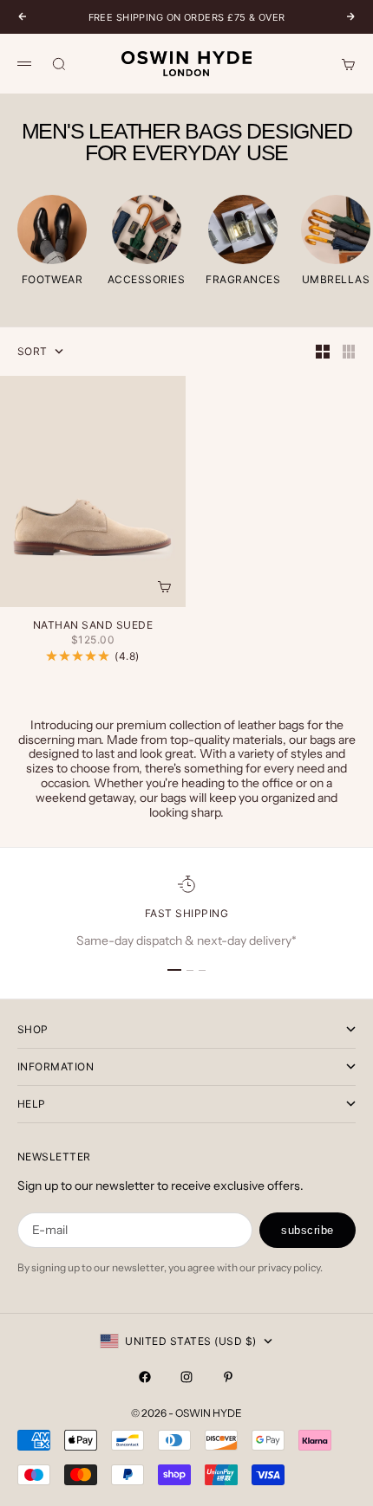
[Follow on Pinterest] (228, 1377)
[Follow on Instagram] (186, 1377)
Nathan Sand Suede (93, 626)
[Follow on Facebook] (145, 1377)
